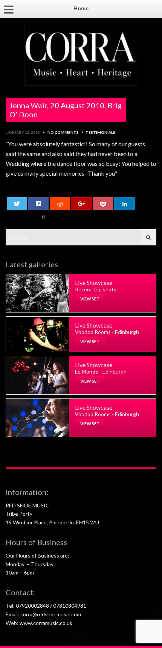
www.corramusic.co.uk (46, 623)
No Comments (63, 132)
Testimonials (100, 132)
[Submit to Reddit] (60, 203)
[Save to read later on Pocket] (103, 203)
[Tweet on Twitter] (17, 203)
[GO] (148, 237)
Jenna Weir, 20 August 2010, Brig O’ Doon (65, 110)
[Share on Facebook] (38, 203)
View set (89, 298)
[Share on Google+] (81, 203)
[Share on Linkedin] (124, 203)
